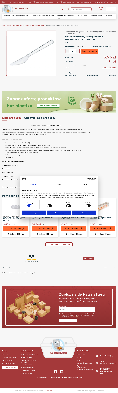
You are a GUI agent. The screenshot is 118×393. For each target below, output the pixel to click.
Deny (34, 213)
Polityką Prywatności (76, 316)
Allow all (83, 213)
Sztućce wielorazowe (38, 25)
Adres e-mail (62, 306)
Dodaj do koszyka (89, 51)
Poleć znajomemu (92, 75)
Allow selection (59, 213)
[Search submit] (90, 9)
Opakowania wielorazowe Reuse (21, 25)
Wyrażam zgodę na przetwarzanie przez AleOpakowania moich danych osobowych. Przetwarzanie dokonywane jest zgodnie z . (78, 315)
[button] (15, 228)
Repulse (49, 391)
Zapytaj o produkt (70, 75)
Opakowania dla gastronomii (77, 32)
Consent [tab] (33, 184)
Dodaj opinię (112, 75)
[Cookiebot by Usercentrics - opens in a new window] (88, 179)
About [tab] (85, 184)
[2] (31, 53)
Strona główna (6, 25)
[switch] (49, 205)
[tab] (12, 117)
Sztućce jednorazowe (99, 32)
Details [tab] (59, 184)
